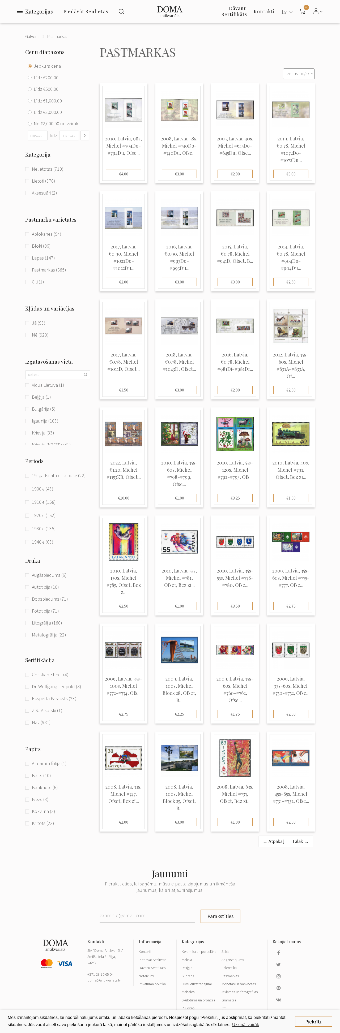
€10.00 (123, 498)
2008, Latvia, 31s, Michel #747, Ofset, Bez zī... (123, 794)
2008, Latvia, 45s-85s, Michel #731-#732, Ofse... (291, 794)
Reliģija (187, 967)
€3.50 (123, 390)
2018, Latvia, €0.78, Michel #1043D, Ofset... (179, 361)
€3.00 (179, 174)
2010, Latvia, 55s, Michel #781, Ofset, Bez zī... (179, 577)
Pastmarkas (57, 36)
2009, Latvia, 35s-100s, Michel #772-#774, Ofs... (123, 685)
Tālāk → (300, 841)
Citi (224, 1008)
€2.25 (179, 714)
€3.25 (235, 498)
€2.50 (291, 282)
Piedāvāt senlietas (85, 11)
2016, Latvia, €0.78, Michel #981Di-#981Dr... (235, 361)
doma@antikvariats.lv (104, 980)
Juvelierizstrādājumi (197, 984)
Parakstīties (220, 916)
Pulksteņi (188, 1008)
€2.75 (291, 606)
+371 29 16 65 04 (100, 974)
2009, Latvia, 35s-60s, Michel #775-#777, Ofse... (290, 577)
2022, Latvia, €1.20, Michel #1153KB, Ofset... (124, 469)
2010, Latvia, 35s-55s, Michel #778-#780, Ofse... (235, 577)
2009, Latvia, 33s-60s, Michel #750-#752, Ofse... (291, 685)
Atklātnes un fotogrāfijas (240, 991)
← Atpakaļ (273, 841)
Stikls (225, 951)
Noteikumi (146, 976)
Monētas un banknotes (239, 984)
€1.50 (291, 498)
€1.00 (179, 498)
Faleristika (229, 967)
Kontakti (145, 951)
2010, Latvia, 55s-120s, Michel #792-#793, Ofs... (235, 469)
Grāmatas (229, 1000)
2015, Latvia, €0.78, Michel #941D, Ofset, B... (235, 253)
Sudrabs (188, 976)
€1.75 (235, 714)
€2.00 (235, 174)
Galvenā (32, 36)
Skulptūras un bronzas (198, 1000)
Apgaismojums (233, 959)
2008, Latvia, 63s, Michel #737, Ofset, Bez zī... (235, 794)
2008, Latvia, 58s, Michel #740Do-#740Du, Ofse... (179, 145)
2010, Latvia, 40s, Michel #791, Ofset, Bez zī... (291, 469)
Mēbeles (188, 991)
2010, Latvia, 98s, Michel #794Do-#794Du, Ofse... (123, 145)
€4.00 (123, 174)
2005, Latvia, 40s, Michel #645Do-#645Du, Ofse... (235, 145)
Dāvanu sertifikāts (234, 11)
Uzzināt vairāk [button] (245, 1024)
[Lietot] (84, 135)
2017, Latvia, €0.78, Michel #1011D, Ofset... (123, 361)
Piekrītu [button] (313, 1021)
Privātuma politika (152, 984)
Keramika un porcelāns (199, 951)
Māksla (187, 959)
